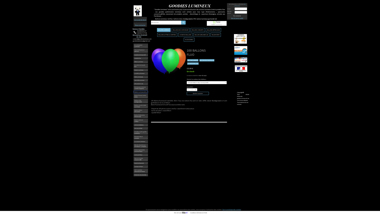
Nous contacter (140, 25)
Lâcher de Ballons (138, 125)
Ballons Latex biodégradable (138, 101)
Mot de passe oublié (237, 18)
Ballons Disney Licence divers (140, 96)
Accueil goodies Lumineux (138, 45)
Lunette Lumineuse (139, 73)
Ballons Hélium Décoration (138, 110)
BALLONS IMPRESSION (213, 30)
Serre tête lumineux (139, 80)
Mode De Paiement (139, 163)
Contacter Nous (138, 155)
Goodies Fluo (137, 58)
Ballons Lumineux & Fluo (140, 92)
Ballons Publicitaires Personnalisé (139, 115)
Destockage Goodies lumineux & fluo (139, 150)
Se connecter (237, 16)
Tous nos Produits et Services (139, 50)
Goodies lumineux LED (140, 55)
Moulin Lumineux (138, 70)
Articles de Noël (138, 128)
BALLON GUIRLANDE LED (201, 35)
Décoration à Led (138, 83)
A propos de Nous (138, 166)
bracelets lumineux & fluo (139, 65)
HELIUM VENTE (216, 35)
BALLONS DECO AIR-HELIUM (180, 30)
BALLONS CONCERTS (198, 30)
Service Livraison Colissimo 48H (138, 158)
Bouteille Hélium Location (138, 137)
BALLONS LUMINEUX (163, 30)
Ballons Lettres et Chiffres (138, 120)
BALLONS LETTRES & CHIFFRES (167, 35)
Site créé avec (178, 213)
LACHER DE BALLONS (185, 35)
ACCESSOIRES (189, 40)
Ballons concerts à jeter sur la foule (140, 105)
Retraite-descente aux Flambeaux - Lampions (140, 145)
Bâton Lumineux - (138, 61)
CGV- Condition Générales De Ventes (139, 170)
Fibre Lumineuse (138, 77)
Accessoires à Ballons (139, 141)
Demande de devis (140, 20)
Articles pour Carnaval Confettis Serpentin (140, 87)
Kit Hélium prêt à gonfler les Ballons (140, 132)
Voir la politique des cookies (231, 210)
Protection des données (140, 175)
